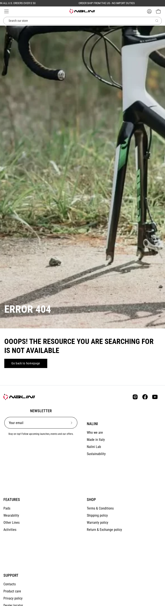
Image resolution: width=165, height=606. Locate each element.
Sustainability (96, 454)
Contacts (9, 584)
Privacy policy (13, 598)
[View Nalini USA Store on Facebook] (145, 397)
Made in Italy (96, 440)
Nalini (92, 424)
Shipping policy (97, 515)
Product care (12, 591)
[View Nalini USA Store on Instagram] (135, 397)
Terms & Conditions (100, 508)
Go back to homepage (25, 363)
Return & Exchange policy (104, 530)
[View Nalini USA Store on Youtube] (155, 397)
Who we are (95, 432)
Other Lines (11, 523)
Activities (9, 530)
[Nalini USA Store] (82, 11)
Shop (91, 499)
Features (11, 499)
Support (10, 575)
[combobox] (82, 21)
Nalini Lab (94, 447)
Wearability (11, 515)
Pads (6, 508)
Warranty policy (97, 523)
